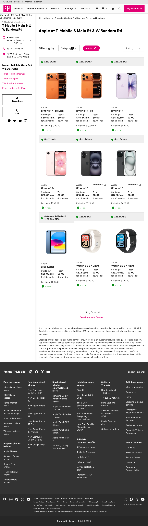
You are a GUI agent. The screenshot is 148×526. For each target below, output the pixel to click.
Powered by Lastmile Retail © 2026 (74, 521)
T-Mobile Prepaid (10, 78)
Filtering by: (47, 48)
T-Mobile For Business (12, 83)
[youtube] (20, 121)
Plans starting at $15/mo (13, 88)
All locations (44, 18)
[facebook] (9, 121)
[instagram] (25, 121)
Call (17, 112)
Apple (89, 48)
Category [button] (66, 48)
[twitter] (14, 121)
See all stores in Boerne (91, 317)
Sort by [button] (133, 48)
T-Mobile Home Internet (13, 74)
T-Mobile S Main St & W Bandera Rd (71, 18)
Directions (17, 99)
